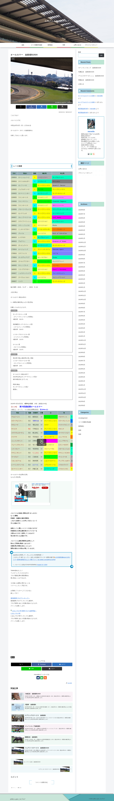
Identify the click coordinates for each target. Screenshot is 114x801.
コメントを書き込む (41, 782)
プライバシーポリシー (85, 173)
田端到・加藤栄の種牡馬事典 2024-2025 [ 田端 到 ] (42, 483)
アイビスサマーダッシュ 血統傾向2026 (91, 76)
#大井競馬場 (59, 557)
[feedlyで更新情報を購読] (41, 677)
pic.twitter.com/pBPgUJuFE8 (46, 559)
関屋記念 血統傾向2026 (86, 80)
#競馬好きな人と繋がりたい (28, 559)
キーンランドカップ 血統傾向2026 (89, 68)
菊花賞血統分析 (83, 108)
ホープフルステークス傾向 (86, 96)
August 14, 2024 (42, 564)
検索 (79, 52)
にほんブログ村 (15, 613)
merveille (100, 96)
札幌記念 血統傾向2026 (86, 72)
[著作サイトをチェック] (38, 677)
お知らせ (81, 84)
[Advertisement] (42, 150)
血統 (13, 657)
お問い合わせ (82, 169)
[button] (62, 107)
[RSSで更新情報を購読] (45, 677)
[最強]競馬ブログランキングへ (20, 598)
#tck (64, 557)
